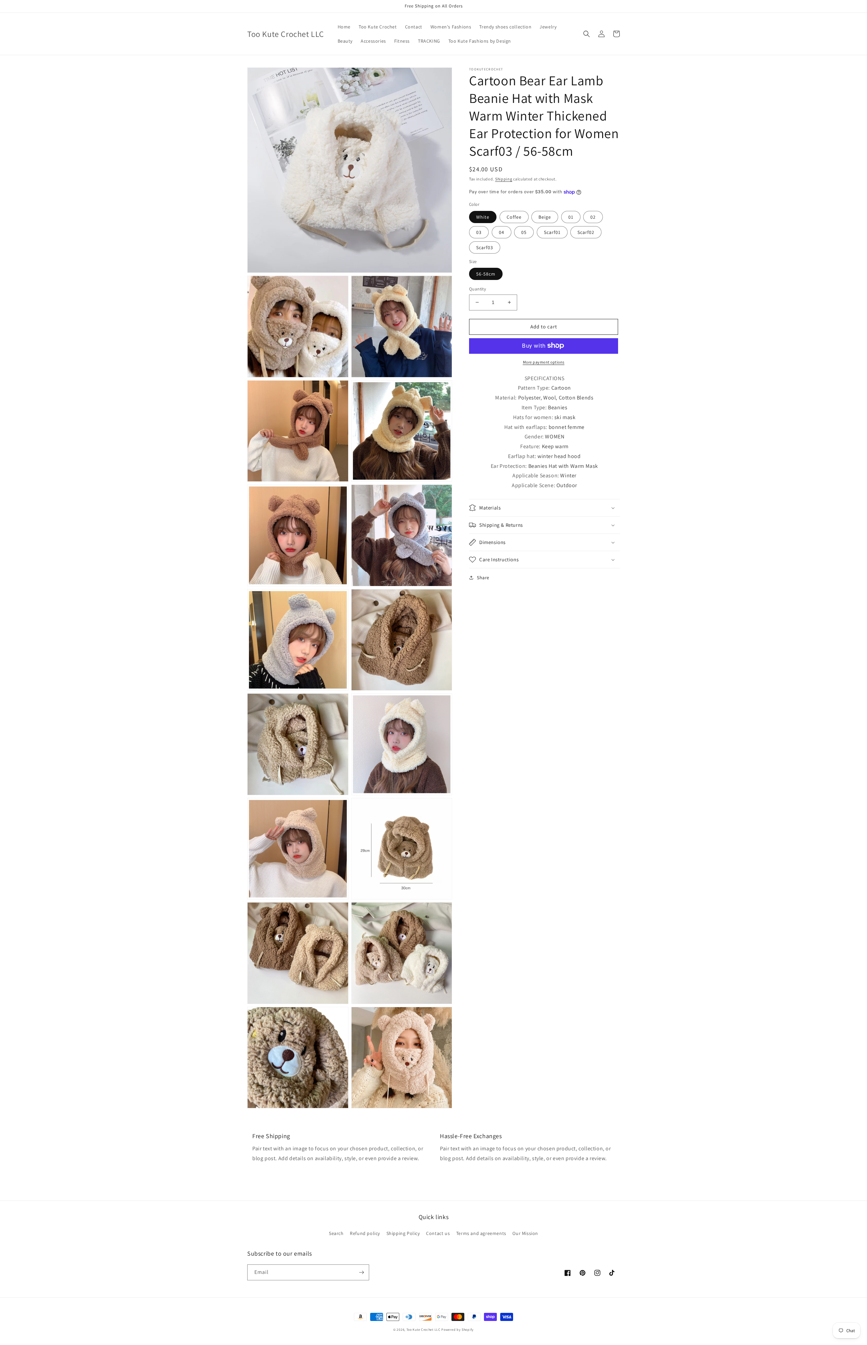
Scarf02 (585, 232)
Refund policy (365, 1233)
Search (336, 1233)
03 (479, 232)
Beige (544, 217)
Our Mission (525, 1233)
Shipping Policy (403, 1233)
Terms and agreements (481, 1233)
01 (570, 217)
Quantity (477, 289)
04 (501, 232)
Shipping (503, 178)
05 (524, 232)
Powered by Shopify (457, 1329)
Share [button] (483, 577)
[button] (586, 33)
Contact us (438, 1233)
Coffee (514, 217)
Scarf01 (552, 232)
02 (593, 217)
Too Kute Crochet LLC (423, 1329)
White (482, 217)
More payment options (544, 361)
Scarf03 (484, 247)
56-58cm (485, 274)
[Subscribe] (361, 1272)
